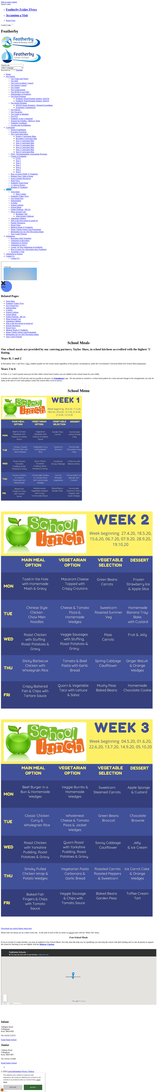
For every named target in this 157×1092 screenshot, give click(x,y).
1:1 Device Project (18, 185)
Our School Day (17, 198)
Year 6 (18, 172)
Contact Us (10, 256)
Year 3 (18, 165)
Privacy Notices (28, 1071)
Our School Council (18, 85)
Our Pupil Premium (18, 96)
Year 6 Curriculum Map (25, 152)
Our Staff (14, 81)
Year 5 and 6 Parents (19, 234)
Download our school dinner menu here (16, 928)
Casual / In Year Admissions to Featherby (27, 247)
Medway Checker (46, 944)
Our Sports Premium (19, 103)
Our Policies (15, 110)
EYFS (18, 158)
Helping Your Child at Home (22, 176)
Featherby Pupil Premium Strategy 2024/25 (32, 101)
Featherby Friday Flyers (21, 9)
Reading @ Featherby (19, 187)
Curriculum (10, 127)
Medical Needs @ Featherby (22, 227)
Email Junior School (9, 1063)
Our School (10, 76)
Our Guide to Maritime (20, 114)
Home (8, 74)
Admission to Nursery (19, 243)
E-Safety (14, 203)
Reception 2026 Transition (21, 238)
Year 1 (18, 161)
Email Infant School (8, 1040)
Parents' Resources (18, 223)
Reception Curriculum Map (26, 139)
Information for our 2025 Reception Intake (27, 232)
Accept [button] (33, 1087)
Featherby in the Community (22, 119)
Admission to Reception (20, 241)
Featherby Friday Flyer (20, 196)
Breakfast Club (21, 214)
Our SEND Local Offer (20, 92)
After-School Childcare (25, 216)
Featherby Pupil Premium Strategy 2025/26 (32, 99)
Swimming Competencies (26, 107)
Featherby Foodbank (19, 123)
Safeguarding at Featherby (21, 94)
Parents (9, 190)
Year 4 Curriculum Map (25, 147)
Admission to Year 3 (18, 245)
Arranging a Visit (17, 15)
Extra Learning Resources (21, 178)
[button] (12, 25)
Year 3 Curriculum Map (25, 145)
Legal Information (14, 1071)
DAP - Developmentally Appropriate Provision (29, 154)
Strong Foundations (18, 130)
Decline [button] (13, 1087)
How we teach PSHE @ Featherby (24, 174)
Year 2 (18, 163)
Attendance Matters (18, 218)
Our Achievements (18, 90)
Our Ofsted (15, 87)
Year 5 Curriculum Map (25, 150)
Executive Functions (19, 132)
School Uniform (17, 205)
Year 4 (18, 167)
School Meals (16, 207)
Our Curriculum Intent (19, 134)
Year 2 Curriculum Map (25, 143)
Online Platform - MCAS (20, 209)
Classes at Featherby (19, 156)
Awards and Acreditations (21, 125)
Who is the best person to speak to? (24, 221)
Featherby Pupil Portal (19, 183)
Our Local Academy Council (22, 83)
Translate (19, 70)
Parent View (10, 20)
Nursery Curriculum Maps (26, 136)
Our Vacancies (16, 112)
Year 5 (18, 170)
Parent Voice (16, 225)
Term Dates (15, 192)
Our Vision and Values (19, 79)
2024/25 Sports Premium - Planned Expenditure (34, 105)
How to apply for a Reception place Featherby (29, 249)
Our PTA (14, 116)
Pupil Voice (15, 181)
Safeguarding (16, 201)
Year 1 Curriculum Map (25, 141)
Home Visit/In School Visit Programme (26, 229)
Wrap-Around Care (18, 212)
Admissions (10, 236)
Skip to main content (9, 2)
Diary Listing (21, 194)
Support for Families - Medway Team (25, 121)
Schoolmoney (59, 378)
